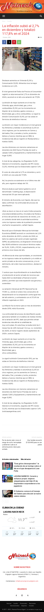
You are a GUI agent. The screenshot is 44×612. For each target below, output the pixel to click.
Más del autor (26, 459)
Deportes (24, 606)
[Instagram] (22, 595)
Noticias (9, 603)
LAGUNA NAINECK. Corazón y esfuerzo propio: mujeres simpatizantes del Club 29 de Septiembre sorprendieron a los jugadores (27, 481)
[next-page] (7, 501)
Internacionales (14, 606)
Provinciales (23, 603)
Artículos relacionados (10, 459)
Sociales (31, 606)
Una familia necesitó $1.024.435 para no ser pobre (34, 442)
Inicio (3, 21)
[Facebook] (4, 42)
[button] (3, 16)
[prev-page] (3, 501)
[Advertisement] (22, 418)
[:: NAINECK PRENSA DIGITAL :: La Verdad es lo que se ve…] (22, 6)
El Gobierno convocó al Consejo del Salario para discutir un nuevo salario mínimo (27, 493)
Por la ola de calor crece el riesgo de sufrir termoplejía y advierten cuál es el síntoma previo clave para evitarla (11, 444)
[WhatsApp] (19, 42)
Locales (9, 21)
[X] (9, 42)
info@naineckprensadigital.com (27, 581)
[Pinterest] (14, 42)
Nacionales (32, 603)
